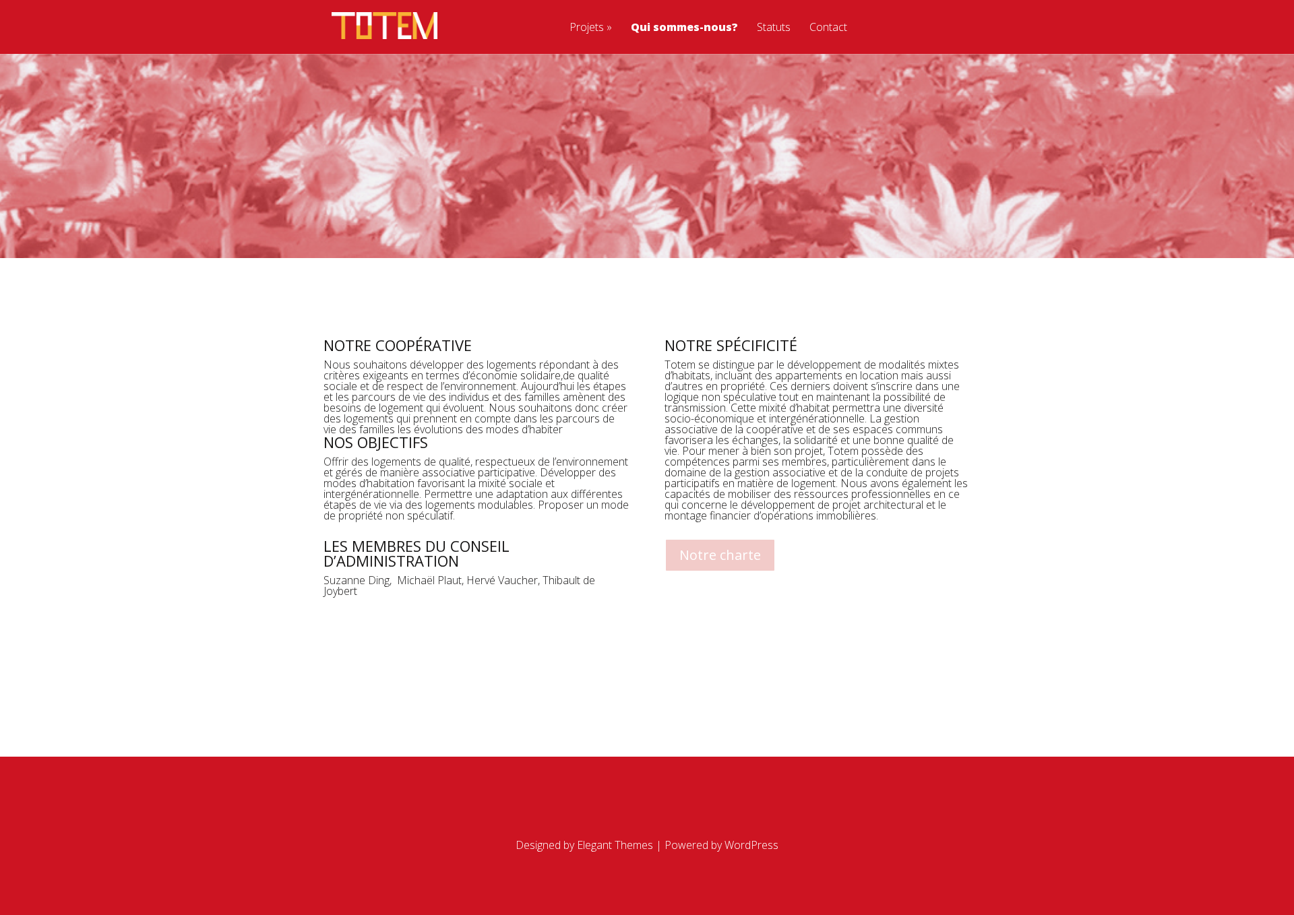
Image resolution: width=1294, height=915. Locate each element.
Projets (586, 28)
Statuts (774, 28)
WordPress (751, 845)
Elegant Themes (615, 845)
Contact (828, 28)
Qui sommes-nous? (684, 28)
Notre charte (720, 555)
